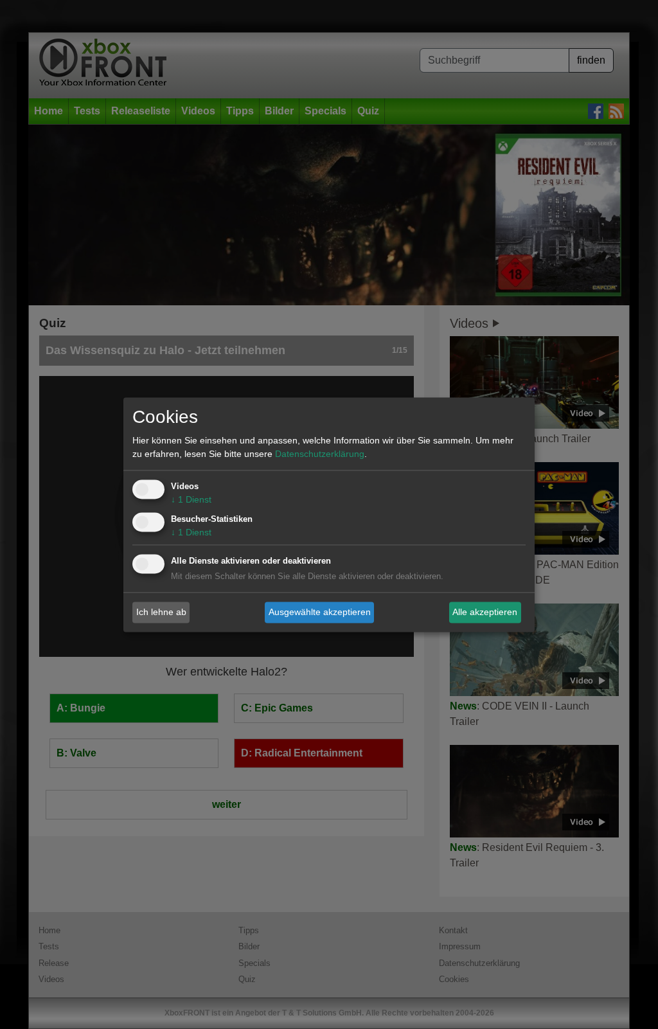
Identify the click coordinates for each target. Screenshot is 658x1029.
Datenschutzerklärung (319, 454)
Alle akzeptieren (484, 612)
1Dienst (191, 499)
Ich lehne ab (161, 612)
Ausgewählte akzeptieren (320, 612)
